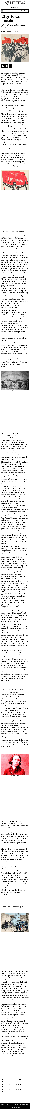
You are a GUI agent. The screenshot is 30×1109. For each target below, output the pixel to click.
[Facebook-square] (21, 11)
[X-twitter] (24, 11)
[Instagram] (27, 11)
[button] (2, 11)
